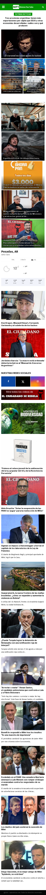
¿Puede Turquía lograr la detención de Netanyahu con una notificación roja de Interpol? (19, 643)
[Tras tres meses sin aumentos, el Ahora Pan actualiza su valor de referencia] (23, 175)
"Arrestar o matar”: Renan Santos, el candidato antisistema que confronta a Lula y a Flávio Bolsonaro (22, 690)
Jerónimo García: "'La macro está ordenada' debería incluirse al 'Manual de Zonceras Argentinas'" (23, 363)
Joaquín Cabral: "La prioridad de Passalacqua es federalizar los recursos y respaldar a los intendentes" (22, 243)
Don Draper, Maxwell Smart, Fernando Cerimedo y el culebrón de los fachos (20, 324)
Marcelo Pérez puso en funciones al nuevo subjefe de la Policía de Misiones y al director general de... (22, 214)
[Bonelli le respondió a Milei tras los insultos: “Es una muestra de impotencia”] (23, 715)
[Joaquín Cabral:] (23, 233)
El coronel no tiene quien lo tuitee (23, 55)
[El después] (23, 117)
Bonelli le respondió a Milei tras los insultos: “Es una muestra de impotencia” (21, 733)
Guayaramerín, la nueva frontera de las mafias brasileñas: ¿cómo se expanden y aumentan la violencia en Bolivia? (22, 595)
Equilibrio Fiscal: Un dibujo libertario (21, 158)
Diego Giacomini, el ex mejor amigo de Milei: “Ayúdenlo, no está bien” (21, 873)
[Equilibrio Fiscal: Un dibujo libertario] (23, 146)
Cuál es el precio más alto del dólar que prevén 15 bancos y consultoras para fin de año (12, 69)
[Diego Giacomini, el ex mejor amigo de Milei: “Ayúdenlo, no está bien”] (23, 855)
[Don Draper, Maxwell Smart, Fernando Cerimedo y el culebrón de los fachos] (23, 305)
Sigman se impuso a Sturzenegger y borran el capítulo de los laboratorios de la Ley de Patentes (22, 548)
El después (8, 128)
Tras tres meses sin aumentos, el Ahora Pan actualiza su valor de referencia (22, 186)
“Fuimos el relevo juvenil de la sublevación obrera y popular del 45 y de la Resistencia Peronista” (22, 470)
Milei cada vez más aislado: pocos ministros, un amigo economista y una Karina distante (34, 87)
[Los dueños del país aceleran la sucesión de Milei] (23, 810)
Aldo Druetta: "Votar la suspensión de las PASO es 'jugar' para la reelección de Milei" (22, 509)
